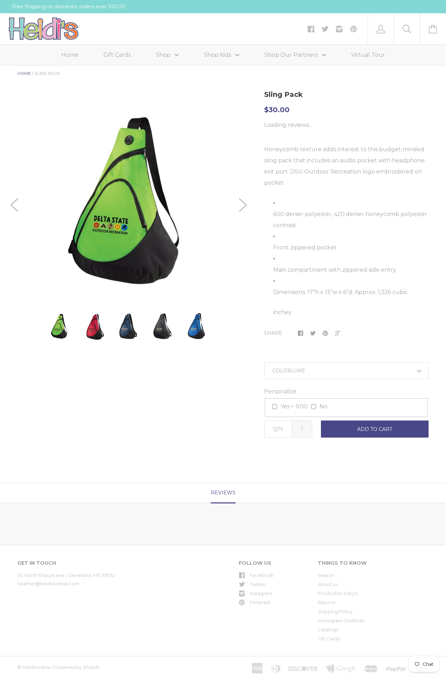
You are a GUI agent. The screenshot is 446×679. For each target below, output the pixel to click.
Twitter (258, 584)
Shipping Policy (335, 611)
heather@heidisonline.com (48, 583)
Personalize (280, 391)
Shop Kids (218, 55)
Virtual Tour (368, 55)
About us (328, 584)
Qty (278, 429)
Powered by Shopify (77, 667)
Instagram (261, 593)
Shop (164, 55)
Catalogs (328, 629)
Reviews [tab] (223, 492)
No (324, 406)
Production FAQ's (337, 593)
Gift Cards (117, 55)
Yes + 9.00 (294, 406)
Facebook (262, 575)
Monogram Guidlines (341, 620)
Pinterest (260, 602)
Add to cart (374, 429)
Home (69, 55)
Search (326, 575)
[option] (128, 200)
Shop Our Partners (291, 55)
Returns (326, 602)
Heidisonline (36, 667)
